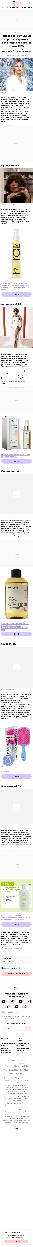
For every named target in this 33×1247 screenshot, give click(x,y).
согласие (10, 1012)
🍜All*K (5, 8)
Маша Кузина (8, 948)
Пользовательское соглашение (22, 1044)
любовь (22, 8)
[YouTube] (21, 1001)
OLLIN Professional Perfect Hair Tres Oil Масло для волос (15, 455)
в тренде (14, 8)
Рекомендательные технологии (22, 1049)
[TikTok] (8, 1006)
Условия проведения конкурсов (8, 1044)
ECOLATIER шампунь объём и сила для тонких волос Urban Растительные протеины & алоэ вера (15, 626)
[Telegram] (29, 1001)
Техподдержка (6, 1055)
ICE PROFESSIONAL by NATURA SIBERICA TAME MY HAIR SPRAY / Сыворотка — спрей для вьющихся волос (15, 286)
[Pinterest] (16, 1006)
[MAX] (4, 1001)
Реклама (19, 1041)
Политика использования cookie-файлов (6, 1050)
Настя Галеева (18, 948)
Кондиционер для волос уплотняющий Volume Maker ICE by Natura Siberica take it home (15, 917)
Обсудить (22, 55)
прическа (7, 958)
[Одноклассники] (25, 1006)
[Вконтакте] (12, 1001)
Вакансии (19, 1038)
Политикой (9, 1016)
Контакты (4, 1038)
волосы (7, 961)
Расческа (5, 772)
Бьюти (17, 33)
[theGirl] (16, 3)
